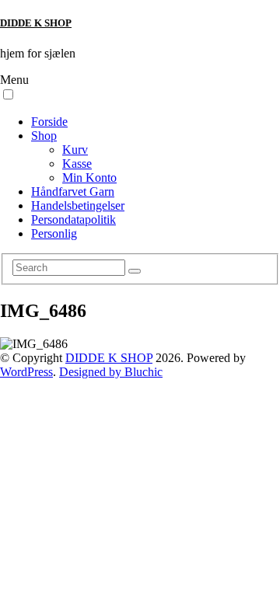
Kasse (77, 163)
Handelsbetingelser (77, 205)
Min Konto (89, 177)
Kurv (75, 149)
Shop (44, 135)
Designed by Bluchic (111, 371)
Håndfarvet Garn (72, 191)
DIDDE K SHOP (36, 23)
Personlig (54, 233)
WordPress (26, 371)
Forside (49, 121)
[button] (8, 94)
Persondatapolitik (73, 219)
